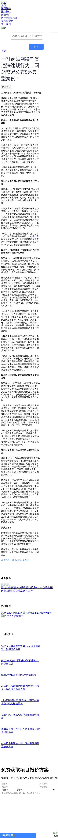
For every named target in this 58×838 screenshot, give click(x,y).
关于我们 (6, 24)
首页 (3, 5)
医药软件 (6, 8)
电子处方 (34, 236)
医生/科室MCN (9, 18)
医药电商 (6, 14)
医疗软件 (6, 11)
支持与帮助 (7, 21)
